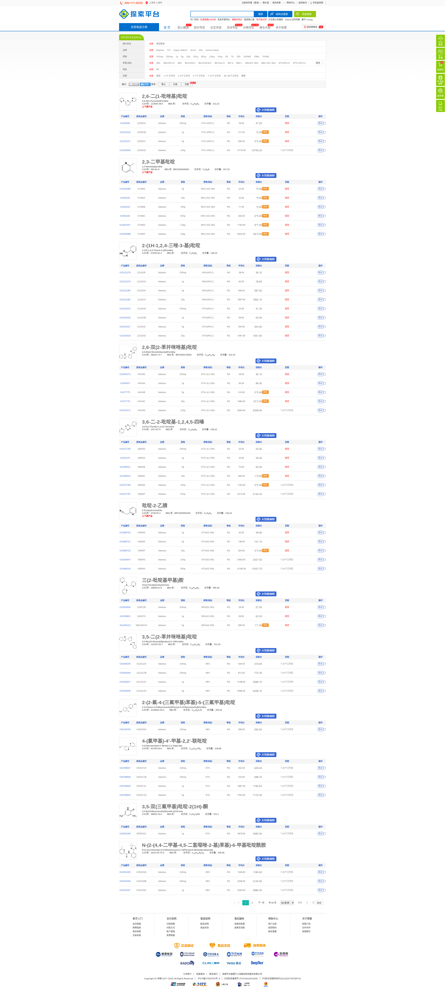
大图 (135, 84)
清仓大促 (264, 27)
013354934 (125, 607)
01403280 (125, 123)
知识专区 (199, 27)
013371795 (125, 449)
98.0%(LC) (220, 63)
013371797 (125, 494)
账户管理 (171, 931)
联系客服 (272, 931)
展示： (125, 84)
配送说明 (204, 924)
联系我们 (213, 974)
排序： (154, 84)
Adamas (160, 50)
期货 (243, 75)
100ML (265, 56)
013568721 (125, 541)
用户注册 (272, 924)
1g (177, 56)
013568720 (125, 532)
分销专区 (248, 27)
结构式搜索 (282, 13)
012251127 (125, 141)
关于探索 (281, 27)
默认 (163, 84)
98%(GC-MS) (251, 63)
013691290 (125, 833)
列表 (146, 84)
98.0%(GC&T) (205, 63)
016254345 (125, 872)
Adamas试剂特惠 (292, 19)
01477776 (125, 401)
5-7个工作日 (199, 75)
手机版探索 (318, 2)
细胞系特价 (237, 19)
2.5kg (212, 56)
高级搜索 (307, 13)
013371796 (125, 485)
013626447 (125, 559)
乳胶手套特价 (224, 19)
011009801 (125, 616)
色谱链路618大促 (208, 19)
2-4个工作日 (184, 75)
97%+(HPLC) (299, 63)
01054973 (125, 383)
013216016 (125, 317)
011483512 (125, 476)
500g (203, 56)
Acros (193, 50)
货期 (187, 84)
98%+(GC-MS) (268, 63)
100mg (159, 56)
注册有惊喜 (247, 2)
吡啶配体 (160, 43)
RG (157, 69)
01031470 (125, 458)
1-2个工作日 (169, 75)
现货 (158, 75)
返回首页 (302, 2)
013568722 (125, 550)
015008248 (125, 691)
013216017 (125, 327)
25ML (257, 56)
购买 (320, 123)
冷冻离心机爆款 (275, 19)
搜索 (260, 13)
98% (180, 63)
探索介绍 (306, 924)
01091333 (125, 207)
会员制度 (137, 924)
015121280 (125, 290)
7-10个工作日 (214, 75)
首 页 (167, 27)
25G (239, 56)
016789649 (125, 786)
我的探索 (276, 2)
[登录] (256, 2)
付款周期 (171, 924)
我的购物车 (312, 27)
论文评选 (215, 27)
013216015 (125, 308)
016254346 (125, 881)
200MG (247, 56)
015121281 (125, 299)
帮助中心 (291, 2)
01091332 (125, 198)
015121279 (125, 281)
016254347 (125, 890)
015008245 (125, 664)
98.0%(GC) (190, 63)
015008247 (125, 682)
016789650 (125, 795)
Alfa (201, 50)
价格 (175, 84)
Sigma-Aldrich (180, 50)
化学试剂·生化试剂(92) (131, 37)
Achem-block (212, 50)
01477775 (125, 392)
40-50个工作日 (231, 75)
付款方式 (171, 927)
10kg (219, 56)
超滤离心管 (249, 19)
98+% (230, 63)
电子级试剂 (261, 19)
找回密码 (272, 927)
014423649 (125, 150)
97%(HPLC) (284, 63)
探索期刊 (306, 931)
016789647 (125, 768)
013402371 (125, 410)
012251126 (125, 132)
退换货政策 (239, 924)
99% (158, 63)
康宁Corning (307, 19)
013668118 (125, 569)
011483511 (125, 467)
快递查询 (200, 974)
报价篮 (266, 2)
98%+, (239, 63)
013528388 (125, 234)
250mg (169, 56)
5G (226, 56)
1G (232, 56)
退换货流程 (239, 927)
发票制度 (171, 935)
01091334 (125, 216)
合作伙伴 (306, 927)
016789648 (125, 777)
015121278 (125, 272)
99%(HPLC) (169, 63)
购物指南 (137, 927)
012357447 (125, 225)
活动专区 (232, 27)
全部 (151, 43)
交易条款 (137, 935)
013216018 (125, 336)
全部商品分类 (139, 27)
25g (188, 56)
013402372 (125, 374)
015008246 (125, 673)
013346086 (125, 189)
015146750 (125, 729)
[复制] (324, 123)
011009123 (125, 625)
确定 (319, 902)
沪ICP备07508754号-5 (209, 978)
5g (182, 56)
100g (195, 56)
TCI (169, 50)
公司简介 (187, 974)
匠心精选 (183, 27)
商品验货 (204, 927)
